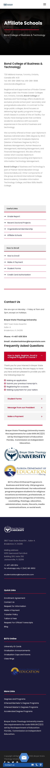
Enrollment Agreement (14, 598)
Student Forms (14, 268)
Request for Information (15, 606)
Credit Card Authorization (19, 274)
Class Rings (9, 658)
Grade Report (13, 216)
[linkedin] (9, 762)
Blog (6, 626)
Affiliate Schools (14, 235)
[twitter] (13, 762)
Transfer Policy (11, 614)
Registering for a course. (18, 386)
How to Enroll (13, 255)
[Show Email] (32, 764)
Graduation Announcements (17, 650)
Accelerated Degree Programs (18, 711)
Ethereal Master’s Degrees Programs (21, 707)
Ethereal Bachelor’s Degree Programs (21, 703)
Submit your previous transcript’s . (22, 383)
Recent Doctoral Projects (19, 222)
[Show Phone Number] (36, 764)
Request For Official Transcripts (18, 622)
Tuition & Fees (10, 618)
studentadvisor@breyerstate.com (19, 574)
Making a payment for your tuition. (22, 389)
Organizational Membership (20, 229)
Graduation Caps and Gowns (17, 654)
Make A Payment (15, 262)
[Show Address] (40, 764)
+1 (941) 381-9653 (27, 568)
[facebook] (4, 762)
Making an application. (17, 380)
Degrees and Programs (14, 699)
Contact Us (9, 602)
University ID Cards (12, 646)
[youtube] (17, 762)
